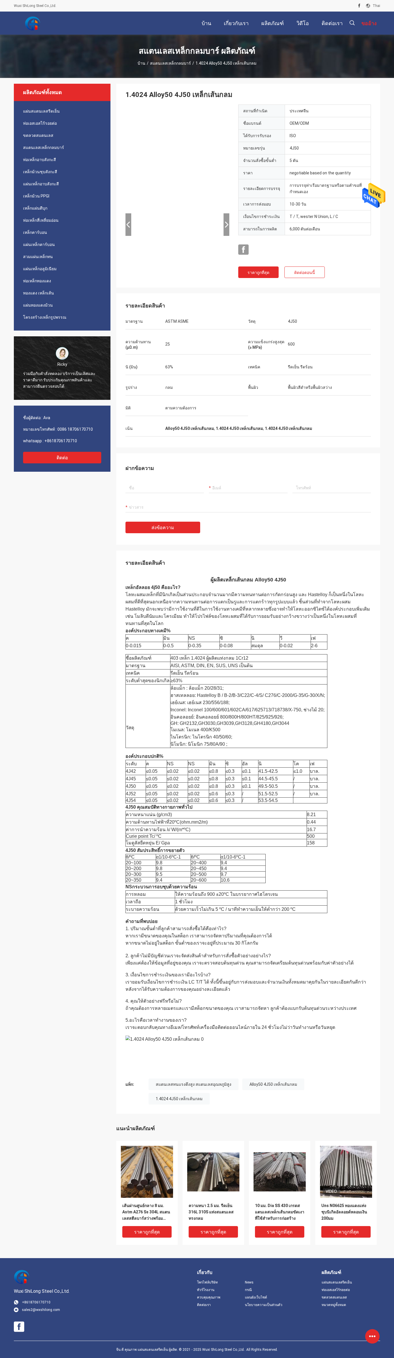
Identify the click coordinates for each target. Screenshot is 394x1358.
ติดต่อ (62, 457)
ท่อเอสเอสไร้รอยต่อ (40, 123)
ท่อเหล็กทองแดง (37, 281)
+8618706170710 (60, 441)
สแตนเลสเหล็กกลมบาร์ (170, 63)
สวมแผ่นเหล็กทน (38, 256)
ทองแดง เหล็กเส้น (38, 293)
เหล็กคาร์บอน (35, 232)
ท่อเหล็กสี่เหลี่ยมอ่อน (41, 220)
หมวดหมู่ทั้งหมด (334, 1305)
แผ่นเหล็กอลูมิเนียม (40, 268)
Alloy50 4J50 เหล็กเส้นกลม (273, 1084)
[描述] (352, 23)
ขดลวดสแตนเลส (38, 135)
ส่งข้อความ (162, 527)
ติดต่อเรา (204, 1305)
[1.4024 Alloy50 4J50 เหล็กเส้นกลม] (147, 1171)
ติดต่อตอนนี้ (304, 272)
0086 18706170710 (75, 429)
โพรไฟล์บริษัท (207, 1282)
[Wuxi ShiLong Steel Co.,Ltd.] (32, 23)
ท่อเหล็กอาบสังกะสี (39, 159)
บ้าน (141, 63)
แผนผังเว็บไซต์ (256, 1297)
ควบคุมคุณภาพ (208, 1297)
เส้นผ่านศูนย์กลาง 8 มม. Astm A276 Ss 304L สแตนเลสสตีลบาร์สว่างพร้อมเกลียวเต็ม (146, 1212)
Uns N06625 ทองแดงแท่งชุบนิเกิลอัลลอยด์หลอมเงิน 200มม (344, 1212)
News (249, 1282)
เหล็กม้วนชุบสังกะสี (40, 171)
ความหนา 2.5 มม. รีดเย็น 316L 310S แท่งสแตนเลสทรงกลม (211, 1212)
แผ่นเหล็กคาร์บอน (39, 244)
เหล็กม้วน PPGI (36, 196)
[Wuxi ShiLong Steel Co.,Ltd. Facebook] (359, 6)
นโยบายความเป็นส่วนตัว (263, 1305)
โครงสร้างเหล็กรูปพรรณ (44, 317)
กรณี (248, 1290)
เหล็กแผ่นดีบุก (35, 208)
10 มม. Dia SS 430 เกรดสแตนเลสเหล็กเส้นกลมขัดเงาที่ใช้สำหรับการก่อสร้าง (279, 1212)
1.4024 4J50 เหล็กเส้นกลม (179, 1098)
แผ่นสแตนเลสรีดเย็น (41, 111)
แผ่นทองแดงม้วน (38, 305)
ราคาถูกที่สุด (258, 272)
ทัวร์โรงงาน (205, 1290)
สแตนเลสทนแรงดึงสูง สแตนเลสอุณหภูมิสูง (193, 1084)
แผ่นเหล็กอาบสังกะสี (41, 184)
